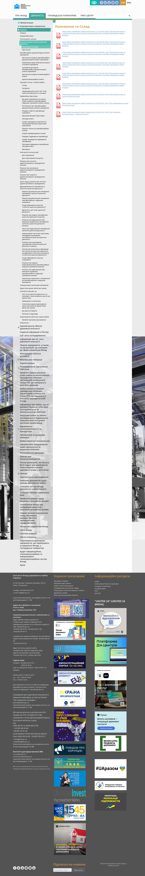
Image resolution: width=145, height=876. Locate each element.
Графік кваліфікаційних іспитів (33, 133)
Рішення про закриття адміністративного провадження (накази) (32, 177)
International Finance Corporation (107, 584)
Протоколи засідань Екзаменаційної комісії (35, 75)
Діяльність (37, 15)
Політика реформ (28, 533)
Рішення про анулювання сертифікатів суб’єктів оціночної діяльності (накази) (34, 244)
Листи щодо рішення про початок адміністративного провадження (33, 183)
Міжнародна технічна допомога (30, 354)
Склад (24, 85)
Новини (23, 33)
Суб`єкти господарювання (32, 335)
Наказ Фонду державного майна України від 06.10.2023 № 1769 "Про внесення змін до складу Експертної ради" (93, 95)
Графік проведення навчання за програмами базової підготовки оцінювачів (34, 124)
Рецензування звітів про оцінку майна (34, 317)
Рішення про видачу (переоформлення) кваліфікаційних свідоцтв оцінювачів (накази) (35, 265)
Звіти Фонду (26, 530)
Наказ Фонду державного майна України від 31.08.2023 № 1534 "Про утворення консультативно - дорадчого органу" (91, 113)
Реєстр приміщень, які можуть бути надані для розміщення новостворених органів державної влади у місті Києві (34, 466)
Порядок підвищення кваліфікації (35, 136)
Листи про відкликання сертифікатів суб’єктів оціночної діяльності (36, 230)
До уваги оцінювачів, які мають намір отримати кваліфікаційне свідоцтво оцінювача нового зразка (35, 101)
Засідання (26, 88)
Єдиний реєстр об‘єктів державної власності (31, 327)
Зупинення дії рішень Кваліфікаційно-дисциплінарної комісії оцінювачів (34, 69)
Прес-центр (87, 15)
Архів (22, 565)
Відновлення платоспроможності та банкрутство (31, 429)
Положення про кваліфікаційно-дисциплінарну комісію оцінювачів (35, 107)
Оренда (23, 473)
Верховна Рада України (62, 583)
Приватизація (26, 22)
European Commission (103, 586)
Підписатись (78, 870)
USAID (97, 582)
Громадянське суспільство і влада (66, 588)
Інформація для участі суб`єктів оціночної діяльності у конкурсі (34, 92)
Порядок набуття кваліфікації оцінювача (33, 112)
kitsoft (117, 865)
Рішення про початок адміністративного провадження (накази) (32, 163)
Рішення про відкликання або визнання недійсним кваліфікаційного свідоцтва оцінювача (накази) (33, 272)
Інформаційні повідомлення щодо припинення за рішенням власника (33, 447)
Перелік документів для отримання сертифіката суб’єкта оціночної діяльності (35, 193)
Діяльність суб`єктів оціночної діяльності (33, 211)
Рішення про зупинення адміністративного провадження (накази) (32, 170)
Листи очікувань (28, 537)
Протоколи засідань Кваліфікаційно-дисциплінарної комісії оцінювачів (36, 59)
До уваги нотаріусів (29, 311)
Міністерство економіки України (66, 595)
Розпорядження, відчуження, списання (34, 367)
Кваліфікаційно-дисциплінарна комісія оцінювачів (34, 54)
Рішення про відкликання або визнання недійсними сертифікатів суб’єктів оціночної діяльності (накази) (35, 223)
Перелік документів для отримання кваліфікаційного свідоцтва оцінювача (35, 200)
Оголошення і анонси (28, 39)
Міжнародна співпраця (31, 359)
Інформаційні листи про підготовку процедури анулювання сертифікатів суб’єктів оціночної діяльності (35, 236)
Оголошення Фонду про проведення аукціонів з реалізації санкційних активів (34, 507)
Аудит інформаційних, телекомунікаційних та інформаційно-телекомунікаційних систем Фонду (33, 556)
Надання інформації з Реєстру (34, 332)
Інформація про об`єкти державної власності (31, 340)
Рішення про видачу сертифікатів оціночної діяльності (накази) (35, 216)
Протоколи (26, 50)
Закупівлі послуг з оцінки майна (32, 82)
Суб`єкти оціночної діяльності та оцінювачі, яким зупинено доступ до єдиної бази (36, 296)
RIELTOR (98, 593)
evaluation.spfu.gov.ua (28, 291)
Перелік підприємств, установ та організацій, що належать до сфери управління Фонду (34, 347)
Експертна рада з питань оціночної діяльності (33, 43)
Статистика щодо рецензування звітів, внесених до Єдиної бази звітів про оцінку (34, 306)
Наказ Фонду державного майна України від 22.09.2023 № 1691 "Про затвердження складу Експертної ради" (95, 104)
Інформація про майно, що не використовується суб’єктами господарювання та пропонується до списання (34, 408)
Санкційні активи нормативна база (34, 493)
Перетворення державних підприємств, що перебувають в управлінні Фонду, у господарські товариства (34, 544)
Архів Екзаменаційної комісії (33, 79)
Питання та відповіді (30, 314)
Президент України (61, 581)
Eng (129, 2)
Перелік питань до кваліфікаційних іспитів (35, 129)
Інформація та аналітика (31, 301)
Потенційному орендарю (32, 453)
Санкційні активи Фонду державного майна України (33, 487)
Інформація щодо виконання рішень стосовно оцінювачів (36, 64)
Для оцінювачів (28, 155)
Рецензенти (24, 323)
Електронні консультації (29, 152)
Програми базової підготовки (33, 116)
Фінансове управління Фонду (34, 526)
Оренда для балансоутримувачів (30, 457)
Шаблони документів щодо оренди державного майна (33, 481)
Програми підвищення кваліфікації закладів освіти (35, 145)
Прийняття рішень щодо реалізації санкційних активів (34, 499)
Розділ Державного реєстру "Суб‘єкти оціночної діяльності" (34, 206)
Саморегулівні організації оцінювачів (34, 285)
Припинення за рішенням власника (32, 436)
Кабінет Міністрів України (63, 586)
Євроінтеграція (27, 363)
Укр (123, 2)
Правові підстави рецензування (34, 320)
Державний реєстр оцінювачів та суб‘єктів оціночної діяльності (32, 187)
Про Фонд (21, 15)
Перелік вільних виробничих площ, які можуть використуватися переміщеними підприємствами (34, 518)
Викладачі (26, 149)
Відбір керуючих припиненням (35, 441)
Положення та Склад (30, 47)
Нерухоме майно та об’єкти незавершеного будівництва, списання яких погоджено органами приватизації (34, 419)
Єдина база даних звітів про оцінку (33, 288)
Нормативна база (26, 36)
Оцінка (23, 29)
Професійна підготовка (28, 96)
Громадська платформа (62, 15)
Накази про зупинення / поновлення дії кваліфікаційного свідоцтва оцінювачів (36, 280)
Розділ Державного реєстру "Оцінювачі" (32, 259)
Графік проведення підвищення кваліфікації (34, 140)
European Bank (100, 589)
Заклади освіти (28, 119)
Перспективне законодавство (34, 477)
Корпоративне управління (32, 26)
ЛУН (96, 591)
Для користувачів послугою (32, 158)
